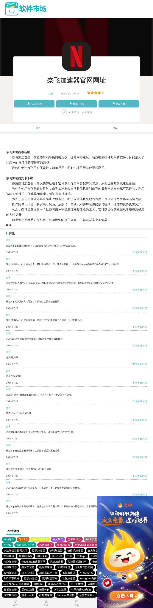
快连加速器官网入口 (15, 550)
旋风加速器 (63, 544)
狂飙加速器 (25, 556)
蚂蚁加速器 (56, 561)
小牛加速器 (59, 589)
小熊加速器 (86, 572)
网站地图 (9, 539)
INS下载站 (77, 583)
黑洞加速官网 (49, 578)
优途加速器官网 (25, 544)
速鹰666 (38, 583)
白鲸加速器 (45, 595)
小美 (69, 556)
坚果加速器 (74, 539)
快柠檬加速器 (75, 550)
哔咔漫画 (42, 556)
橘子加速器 (28, 572)
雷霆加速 (9, 556)
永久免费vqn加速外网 (16, 583)
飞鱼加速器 (68, 572)
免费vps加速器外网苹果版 (90, 544)
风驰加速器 (45, 544)
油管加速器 (10, 595)
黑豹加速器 (28, 589)
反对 (142, 252)
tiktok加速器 (92, 539)
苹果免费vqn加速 (81, 589)
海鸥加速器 (10, 561)
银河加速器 (28, 567)
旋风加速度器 (40, 539)
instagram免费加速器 (92, 578)
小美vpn (81, 556)
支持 (134, 252)
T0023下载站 (11, 578)
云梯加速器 (10, 567)
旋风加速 (58, 539)
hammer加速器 (66, 595)
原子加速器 (38, 550)
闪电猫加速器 (95, 583)
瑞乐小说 (57, 556)
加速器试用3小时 (78, 561)
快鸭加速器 (56, 550)
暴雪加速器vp (87, 595)
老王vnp (44, 589)
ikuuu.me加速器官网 (33, 561)
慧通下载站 (28, 595)
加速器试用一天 (48, 572)
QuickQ (23, 539)
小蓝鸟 (8, 544)
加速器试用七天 (57, 583)
